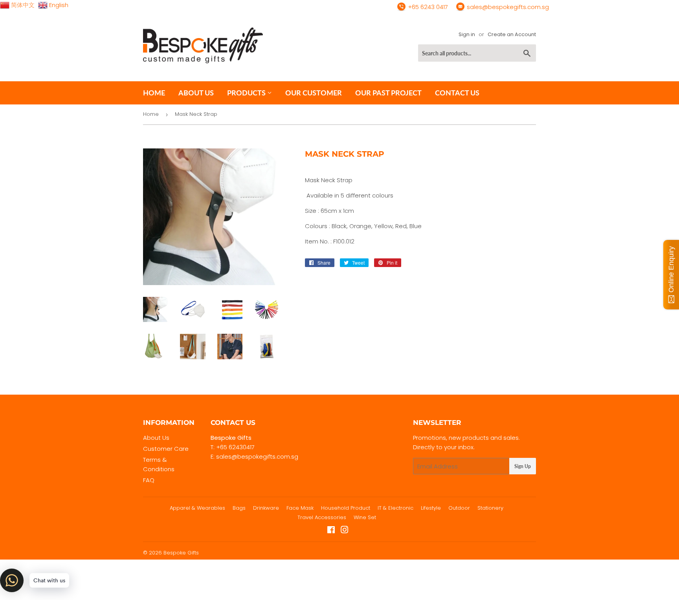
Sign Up (522, 466)
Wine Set (365, 517)
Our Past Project (388, 92)
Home (154, 92)
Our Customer (313, 92)
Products (247, 92)
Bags (239, 508)
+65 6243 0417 (427, 7)
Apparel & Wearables (197, 508)
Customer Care (166, 449)
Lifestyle (431, 508)
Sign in (467, 34)
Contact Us (457, 92)
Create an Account (512, 34)
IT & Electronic (395, 508)
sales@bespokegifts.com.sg (507, 7)
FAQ (148, 480)
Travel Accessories (321, 517)
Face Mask (300, 508)
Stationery (490, 508)
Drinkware (266, 508)
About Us (156, 438)
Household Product (345, 508)
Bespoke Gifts (181, 552)
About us (196, 92)
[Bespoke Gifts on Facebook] (331, 531)
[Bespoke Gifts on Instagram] (345, 531)
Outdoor (459, 508)
